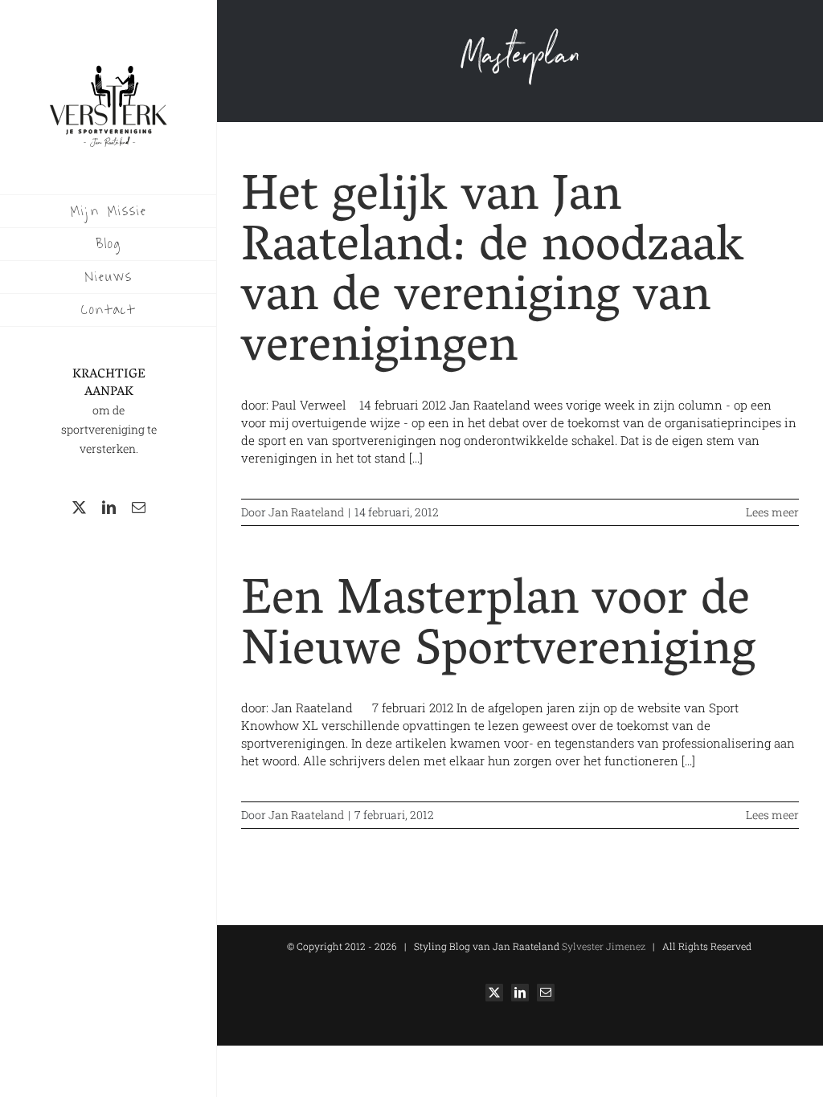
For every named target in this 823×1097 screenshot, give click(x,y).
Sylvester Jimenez (602, 946)
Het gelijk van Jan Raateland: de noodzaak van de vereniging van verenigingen (492, 275)
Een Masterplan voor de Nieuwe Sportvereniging (498, 628)
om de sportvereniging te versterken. (109, 429)
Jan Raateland (306, 512)
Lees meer (772, 512)
